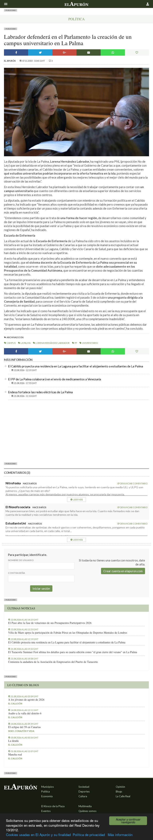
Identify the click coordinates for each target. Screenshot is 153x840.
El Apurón (10, 60)
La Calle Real (123, 796)
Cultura (82, 796)
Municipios (47, 786)
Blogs (119, 791)
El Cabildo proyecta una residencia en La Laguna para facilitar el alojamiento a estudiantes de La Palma (75, 366)
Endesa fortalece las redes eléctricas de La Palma (40, 392)
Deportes (84, 791)
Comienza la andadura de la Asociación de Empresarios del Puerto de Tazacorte (53, 661)
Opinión (120, 786)
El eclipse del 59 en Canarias (24, 727)
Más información (120, 834)
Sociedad (83, 786)
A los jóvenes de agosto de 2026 (26, 699)
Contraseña (16, 572)
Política (76, 19)
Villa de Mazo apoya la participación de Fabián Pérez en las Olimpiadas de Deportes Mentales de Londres (67, 632)
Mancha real (15, 754)
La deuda (13, 740)
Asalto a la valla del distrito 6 (24, 713)
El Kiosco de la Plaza (53, 806)
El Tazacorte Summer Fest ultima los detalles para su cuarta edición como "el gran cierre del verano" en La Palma (72, 652)
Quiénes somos (87, 811)
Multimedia (85, 806)
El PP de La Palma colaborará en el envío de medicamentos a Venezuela (54, 379)
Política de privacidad (89, 834)
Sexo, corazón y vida (21, 731)
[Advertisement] (76, 431)
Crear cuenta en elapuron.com (123, 571)
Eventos (46, 811)
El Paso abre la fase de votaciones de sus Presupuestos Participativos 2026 (49, 622)
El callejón (15, 703)
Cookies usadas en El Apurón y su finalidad (38, 834)
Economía (47, 796)
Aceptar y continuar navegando (128, 820)
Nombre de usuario (21, 560)
